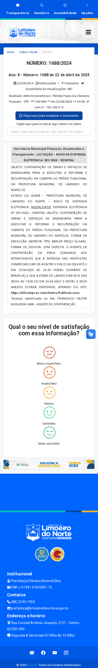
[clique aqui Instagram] (66, 652)
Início (11, 52)
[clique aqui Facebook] (43, 652)
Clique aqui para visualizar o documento (50, 115)
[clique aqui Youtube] (55, 652)
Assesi (32, 665)
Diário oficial (28, 52)
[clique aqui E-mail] (32, 652)
